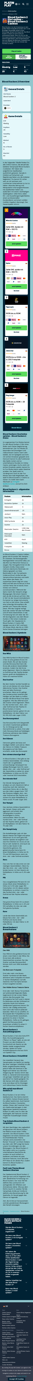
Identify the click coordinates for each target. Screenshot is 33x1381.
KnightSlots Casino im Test (22, 1344)
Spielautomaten (15, 1211)
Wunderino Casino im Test (22, 1348)
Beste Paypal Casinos (8, 1340)
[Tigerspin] (16, 300)
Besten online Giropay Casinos (8, 1352)
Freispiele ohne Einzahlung (20, 1321)
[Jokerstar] (16, 343)
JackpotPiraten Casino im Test (23, 1352)
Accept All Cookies (16, 1379)
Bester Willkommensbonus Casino (22, 1316)
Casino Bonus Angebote (23, 1312)
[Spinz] (16, 255)
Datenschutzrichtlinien (8, 1362)
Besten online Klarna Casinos (8, 1344)
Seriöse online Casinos (8, 1328)
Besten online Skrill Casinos (7, 1348)
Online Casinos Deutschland (6, 1313)
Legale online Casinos (8, 1357)
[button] (18, 4)
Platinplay (6, 1211)
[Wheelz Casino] (16, 213)
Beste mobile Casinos (8, 1325)
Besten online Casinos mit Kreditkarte (8, 1337)
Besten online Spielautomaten (7, 1322)
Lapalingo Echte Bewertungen (21, 1339)
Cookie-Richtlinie (7, 1365)
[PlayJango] (16, 388)
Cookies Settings (22, 1376)
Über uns (5, 1360)
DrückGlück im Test (22, 1332)
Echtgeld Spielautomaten (11, 483)
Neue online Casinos (8, 1319)
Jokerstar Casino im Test (22, 1335)
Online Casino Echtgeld (9, 1316)
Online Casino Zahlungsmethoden (8, 1333)
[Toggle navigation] (27, 4)
